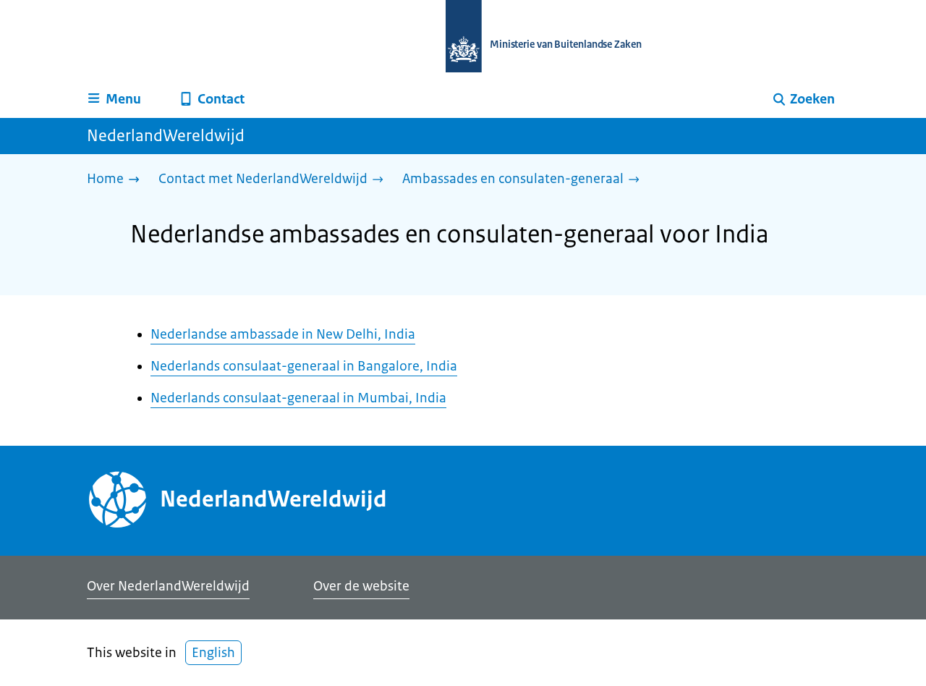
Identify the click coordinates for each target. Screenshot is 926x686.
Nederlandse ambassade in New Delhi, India (282, 334)
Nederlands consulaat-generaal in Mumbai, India (298, 398)
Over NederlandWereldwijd (168, 586)
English (213, 652)
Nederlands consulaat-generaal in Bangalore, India (303, 366)
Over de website (361, 586)
